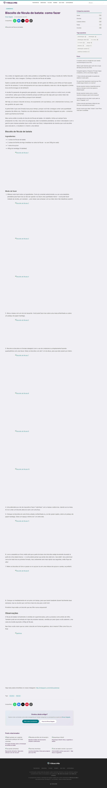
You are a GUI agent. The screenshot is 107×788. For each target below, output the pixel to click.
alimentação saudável (83, 48)
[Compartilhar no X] (23, 20)
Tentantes (35, 2)
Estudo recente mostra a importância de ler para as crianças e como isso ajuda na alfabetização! (88, 88)
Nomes (55, 2)
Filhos (50, 2)
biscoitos (12, 695)
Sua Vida (61, 2)
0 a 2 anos (94, 39)
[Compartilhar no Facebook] (19, 20)
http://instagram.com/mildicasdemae (47, 688)
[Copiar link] (31, 20)
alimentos (81, 45)
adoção (88, 45)
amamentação (82, 36)
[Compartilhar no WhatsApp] (14, 20)
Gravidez (43, 2)
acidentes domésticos (83, 51)
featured (18, 695)
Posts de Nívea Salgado (48, 721)
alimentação (92, 36)
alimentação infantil (83, 39)
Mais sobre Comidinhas (30, 721)
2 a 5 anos (81, 42)
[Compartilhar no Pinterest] (27, 20)
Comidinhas (9, 8)
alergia (89, 42)
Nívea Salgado (9, 17)
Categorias (69, 2)
